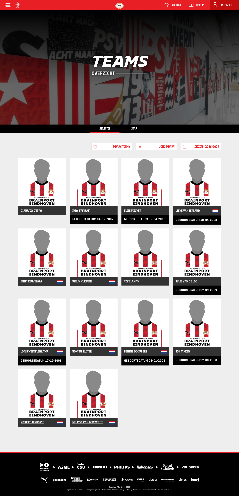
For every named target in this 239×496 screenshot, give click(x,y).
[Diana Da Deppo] (42, 182)
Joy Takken (183, 351)
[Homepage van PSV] (119, 5)
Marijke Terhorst (32, 422)
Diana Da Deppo (31, 210)
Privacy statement (133, 490)
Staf (134, 128)
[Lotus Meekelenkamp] (42, 323)
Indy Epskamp (81, 210)
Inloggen (226, 5)
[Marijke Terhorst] (42, 393)
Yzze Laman (131, 281)
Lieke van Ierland (188, 210)
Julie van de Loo (186, 281)
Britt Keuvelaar (31, 281)
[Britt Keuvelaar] (42, 252)
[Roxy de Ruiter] (94, 323)
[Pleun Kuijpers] (94, 252)
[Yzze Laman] (145, 252)
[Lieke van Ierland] (197, 182)
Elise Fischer (132, 210)
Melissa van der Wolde (87, 422)
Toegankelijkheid (93, 490)
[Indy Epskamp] (94, 182)
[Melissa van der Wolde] (94, 393)
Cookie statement (149, 490)
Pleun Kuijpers (82, 281)
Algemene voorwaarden (76, 490)
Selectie (105, 128)
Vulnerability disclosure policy (113, 490)
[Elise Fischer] (145, 182)
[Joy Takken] (197, 323)
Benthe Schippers (135, 351)
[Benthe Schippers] (145, 323)
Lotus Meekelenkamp (34, 351)
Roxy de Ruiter (82, 351)
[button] (8, 5)
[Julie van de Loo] (197, 252)
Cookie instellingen (165, 490)
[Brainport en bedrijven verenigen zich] (119, 467)
